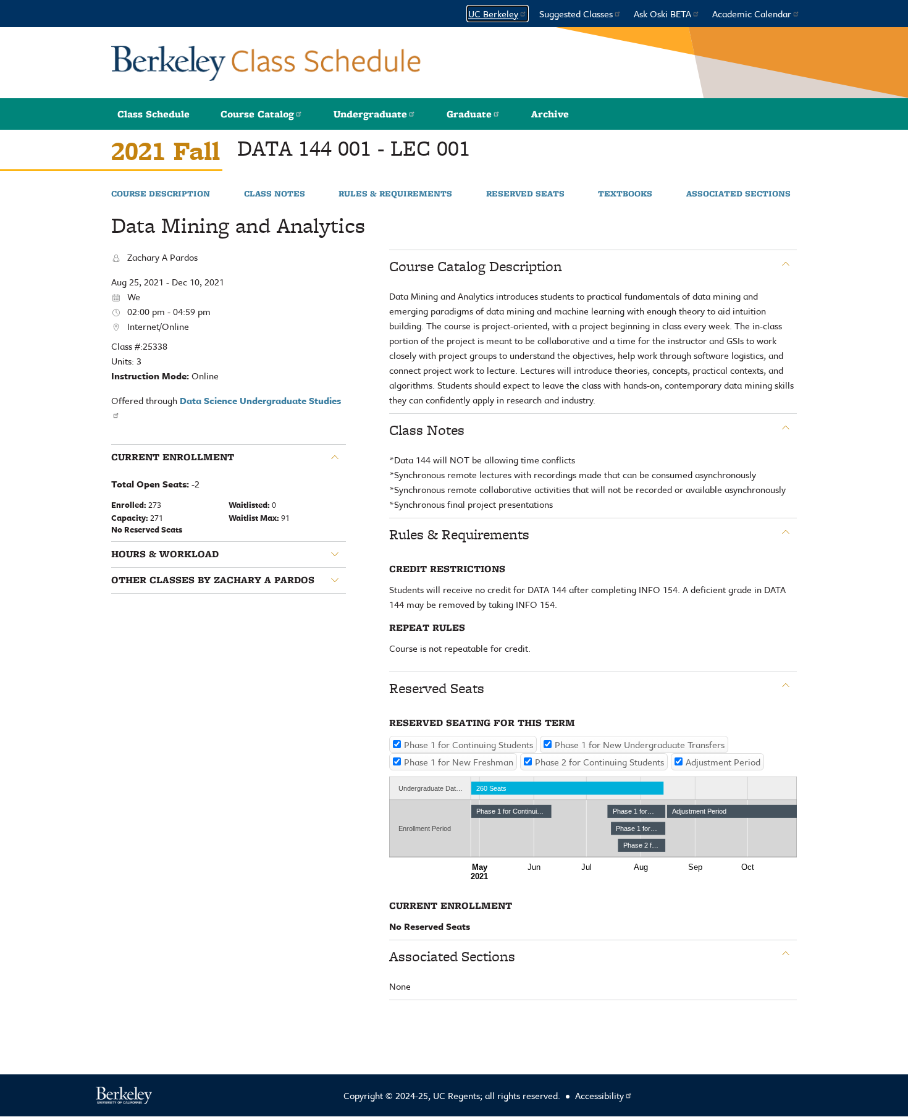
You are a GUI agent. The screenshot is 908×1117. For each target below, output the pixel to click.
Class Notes (274, 194)
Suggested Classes (576, 13)
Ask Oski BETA (662, 13)
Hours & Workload (165, 554)
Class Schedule (153, 113)
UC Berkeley (493, 13)
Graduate (469, 113)
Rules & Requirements (395, 194)
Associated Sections (738, 194)
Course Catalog (257, 113)
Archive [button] (550, 113)
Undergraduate (370, 113)
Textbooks (625, 194)
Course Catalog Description (475, 266)
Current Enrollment (172, 457)
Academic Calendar (751, 13)
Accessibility (599, 1095)
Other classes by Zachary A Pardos (212, 580)
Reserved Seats (525, 194)
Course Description (160, 194)
